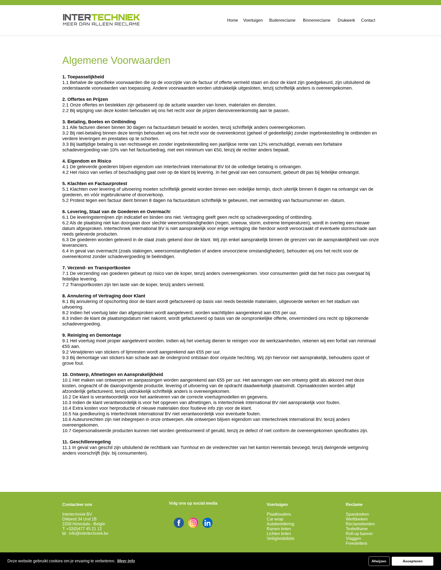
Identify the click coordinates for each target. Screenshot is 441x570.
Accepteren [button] (413, 561)
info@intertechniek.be (88, 533)
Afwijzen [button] (379, 561)
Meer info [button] (126, 561)
